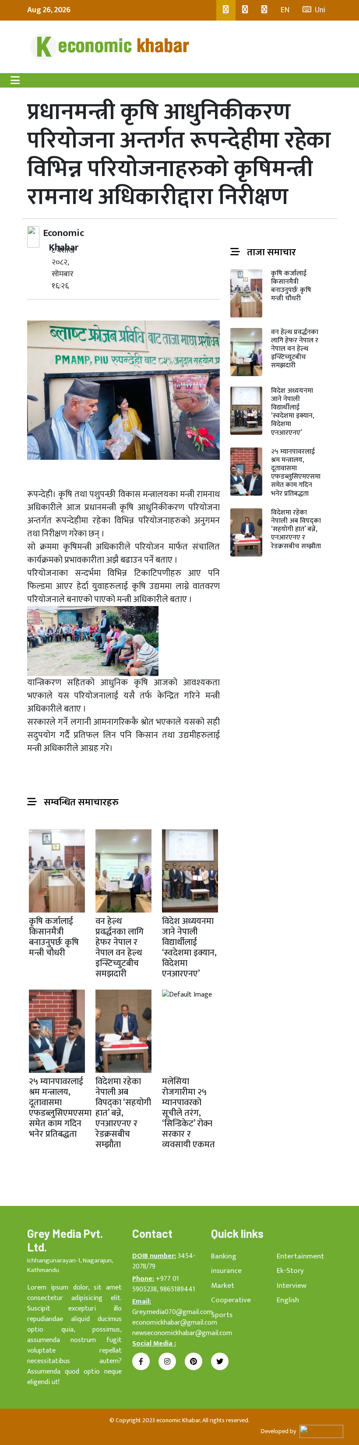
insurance (226, 1271)
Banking (223, 1256)
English (288, 1300)
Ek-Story (290, 1271)
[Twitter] (245, 10)
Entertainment (300, 1256)
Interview (291, 1285)
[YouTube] (264, 10)
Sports (221, 1315)
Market (222, 1285)
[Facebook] (226, 10)
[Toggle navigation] (15, 80)
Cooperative (231, 1300)
